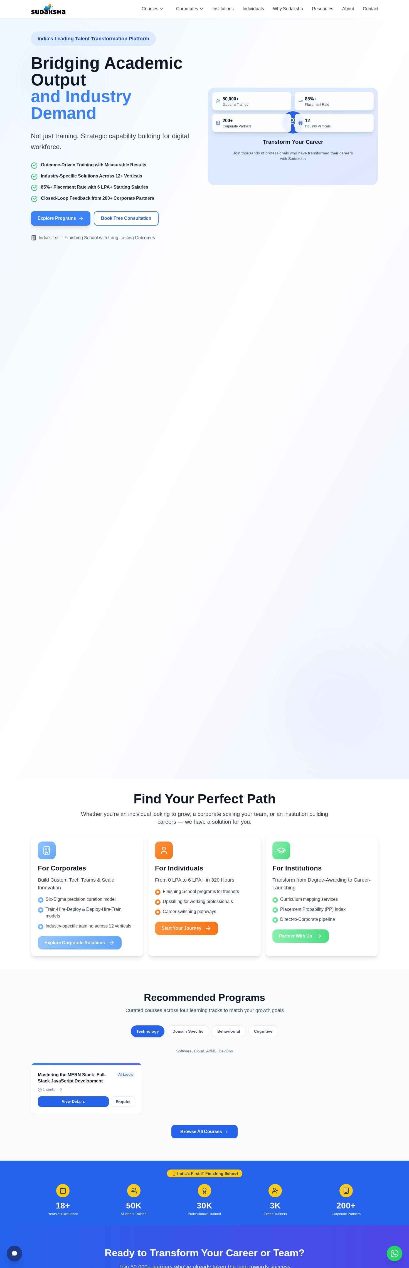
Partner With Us (295, 936)
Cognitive (263, 1031)
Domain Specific (188, 1031)
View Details (73, 1101)
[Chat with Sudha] (14, 1253)
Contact (370, 8)
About (348, 8)
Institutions (223, 8)
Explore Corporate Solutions (75, 942)
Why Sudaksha (288, 8)
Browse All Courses (201, 1131)
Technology (147, 1031)
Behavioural (228, 1031)
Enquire (123, 1101)
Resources (322, 8)
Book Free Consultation (126, 218)
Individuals (253, 8)
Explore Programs (57, 218)
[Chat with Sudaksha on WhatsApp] (394, 1253)
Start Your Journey (181, 928)
